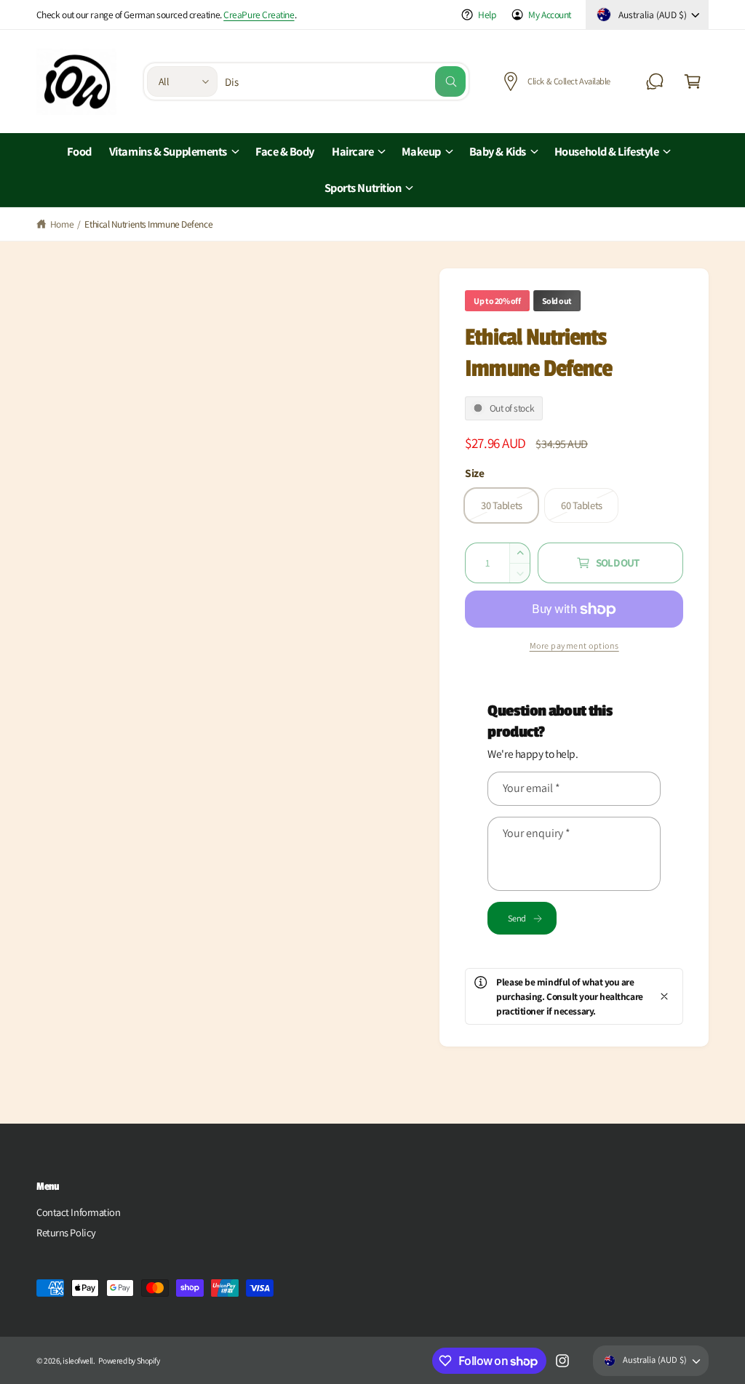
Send (516, 918)
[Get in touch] (655, 81)
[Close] (664, 996)
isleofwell (78, 1360)
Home (61, 224)
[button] (693, 81)
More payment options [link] (574, 645)
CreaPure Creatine (258, 14)
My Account (549, 14)
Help (486, 14)
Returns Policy (66, 1232)
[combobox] (345, 81)
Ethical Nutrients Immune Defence (148, 224)
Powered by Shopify (128, 1360)
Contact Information (78, 1212)
